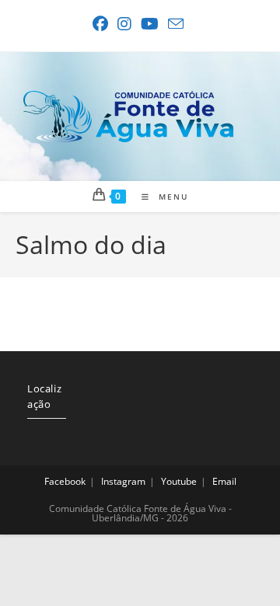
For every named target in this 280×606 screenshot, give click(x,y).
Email (224, 481)
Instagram (123, 481)
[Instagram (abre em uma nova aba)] (124, 24)
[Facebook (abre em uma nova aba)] (103, 24)
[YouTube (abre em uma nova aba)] (149, 24)
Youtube (179, 481)
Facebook (65, 481)
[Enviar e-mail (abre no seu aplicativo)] (175, 24)
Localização (44, 396)
